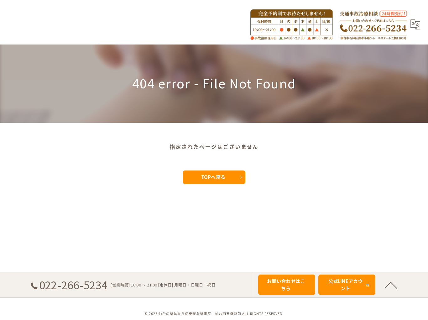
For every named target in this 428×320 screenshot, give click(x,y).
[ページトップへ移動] (391, 285)
